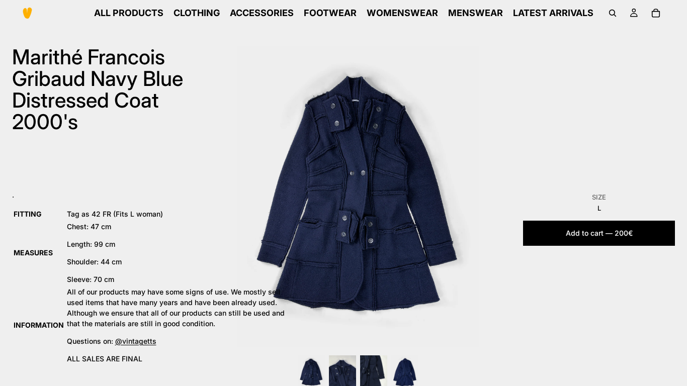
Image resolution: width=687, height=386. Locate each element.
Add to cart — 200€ (599, 233)
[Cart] (656, 13)
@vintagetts (135, 341)
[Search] (613, 13)
